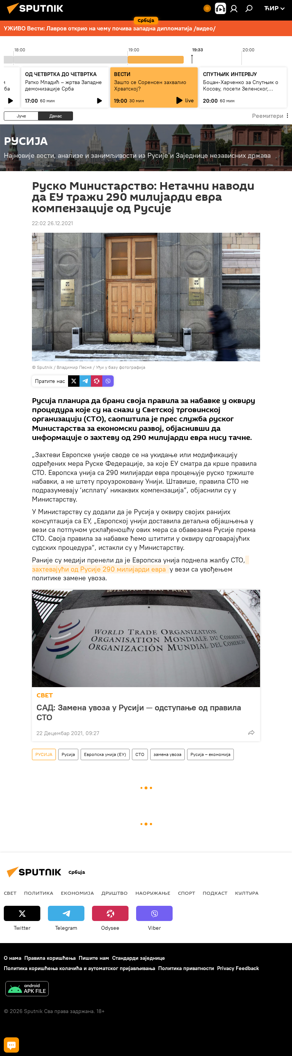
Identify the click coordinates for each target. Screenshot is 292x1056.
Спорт (186, 892)
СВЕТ (44, 695)
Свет (10, 892)
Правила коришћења (50, 957)
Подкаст (215, 892)
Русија (68, 754)
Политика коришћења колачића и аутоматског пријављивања (79, 968)
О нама (12, 957)
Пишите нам (94, 957)
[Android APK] (27, 989)
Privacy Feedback (238, 968)
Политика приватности (186, 968)
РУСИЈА (43, 754)
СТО (139, 754)
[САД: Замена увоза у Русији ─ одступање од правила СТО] (146, 638)
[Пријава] (233, 8)
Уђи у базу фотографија (120, 367)
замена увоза (167, 754)
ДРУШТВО (115, 892)
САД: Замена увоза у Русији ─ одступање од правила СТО (138, 712)
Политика (38, 892)
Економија (77, 892)
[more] (251, 732)
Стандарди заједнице (138, 957)
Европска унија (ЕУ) (105, 754)
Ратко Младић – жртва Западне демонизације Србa (63, 85)
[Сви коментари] (11, 1045)
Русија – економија (210, 754)
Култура (247, 892)
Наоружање (152, 892)
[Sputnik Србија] (37, 14)
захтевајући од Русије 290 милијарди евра (140, 564)
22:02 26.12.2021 (52, 223)
